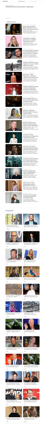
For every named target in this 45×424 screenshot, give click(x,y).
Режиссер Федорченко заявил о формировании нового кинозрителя (29, 172)
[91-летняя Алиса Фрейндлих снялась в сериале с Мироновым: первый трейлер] (13, 274)
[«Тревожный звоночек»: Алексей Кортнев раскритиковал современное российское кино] (13, 344)
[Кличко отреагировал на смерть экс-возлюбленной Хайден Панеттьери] (13, 362)
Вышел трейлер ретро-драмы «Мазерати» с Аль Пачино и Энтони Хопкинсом (30, 28)
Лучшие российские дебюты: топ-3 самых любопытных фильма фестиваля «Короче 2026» (31, 160)
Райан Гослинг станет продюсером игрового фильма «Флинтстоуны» (29, 184)
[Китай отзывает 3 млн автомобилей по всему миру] (31, 309)
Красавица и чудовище (9, 5)
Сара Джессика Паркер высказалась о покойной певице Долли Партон (29, 40)
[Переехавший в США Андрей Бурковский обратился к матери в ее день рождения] (31, 222)
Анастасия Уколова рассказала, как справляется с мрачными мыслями (30, 136)
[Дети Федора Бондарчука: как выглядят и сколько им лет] (13, 239)
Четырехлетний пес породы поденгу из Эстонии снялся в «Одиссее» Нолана (31, 64)
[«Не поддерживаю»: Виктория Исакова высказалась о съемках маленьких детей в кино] (13, 379)
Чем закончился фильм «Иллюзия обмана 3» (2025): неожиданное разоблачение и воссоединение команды (30, 148)
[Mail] (3, 1)
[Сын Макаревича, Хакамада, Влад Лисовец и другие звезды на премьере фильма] (31, 239)
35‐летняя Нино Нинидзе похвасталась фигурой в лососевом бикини (29, 196)
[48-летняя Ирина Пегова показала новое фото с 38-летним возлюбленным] (13, 397)
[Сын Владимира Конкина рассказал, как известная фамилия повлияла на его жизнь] (31, 327)
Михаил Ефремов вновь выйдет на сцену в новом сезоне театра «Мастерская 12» (30, 124)
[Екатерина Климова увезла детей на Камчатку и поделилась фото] (13, 414)
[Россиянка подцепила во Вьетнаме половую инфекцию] (13, 222)
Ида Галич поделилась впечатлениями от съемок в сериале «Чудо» (30, 112)
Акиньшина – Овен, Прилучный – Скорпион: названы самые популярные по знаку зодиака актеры (30, 76)
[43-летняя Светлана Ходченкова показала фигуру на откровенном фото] (31, 344)
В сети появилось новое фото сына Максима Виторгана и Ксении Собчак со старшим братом (31, 52)
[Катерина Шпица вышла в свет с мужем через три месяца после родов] (31, 292)
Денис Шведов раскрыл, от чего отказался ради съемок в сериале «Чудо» (30, 100)
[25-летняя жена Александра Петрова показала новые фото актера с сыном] (31, 379)
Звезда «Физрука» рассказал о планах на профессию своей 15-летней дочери (31, 88)
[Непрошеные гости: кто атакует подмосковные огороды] (31, 414)
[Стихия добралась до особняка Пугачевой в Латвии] (13, 309)
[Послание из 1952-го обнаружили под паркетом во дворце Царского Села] (13, 292)
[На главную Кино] (6, 1)
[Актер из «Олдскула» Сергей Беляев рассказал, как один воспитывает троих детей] (31, 274)
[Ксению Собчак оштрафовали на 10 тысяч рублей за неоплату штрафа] (31, 397)
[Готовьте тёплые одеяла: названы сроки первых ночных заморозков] (31, 362)
